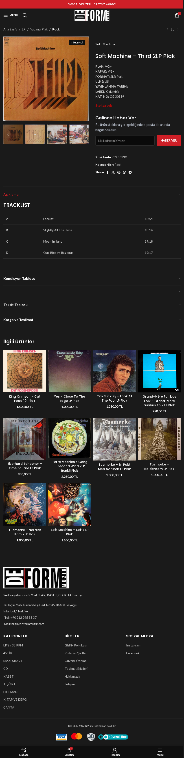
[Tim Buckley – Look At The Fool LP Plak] (114, 371)
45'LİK (7, 653)
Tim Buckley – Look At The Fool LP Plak (114, 398)
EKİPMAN (10, 692)
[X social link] (113, 172)
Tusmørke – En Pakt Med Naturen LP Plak (114, 466)
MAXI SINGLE (13, 661)
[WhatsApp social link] (124, 172)
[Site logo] (92, 15)
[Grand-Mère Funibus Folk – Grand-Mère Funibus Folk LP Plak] (159, 371)
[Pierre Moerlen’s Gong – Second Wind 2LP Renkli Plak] (69, 438)
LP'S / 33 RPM (13, 645)
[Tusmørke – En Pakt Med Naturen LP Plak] (114, 439)
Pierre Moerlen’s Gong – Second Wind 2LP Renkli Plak (70, 466)
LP (24, 29)
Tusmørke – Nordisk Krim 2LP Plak (25, 532)
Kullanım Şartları (76, 653)
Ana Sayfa (10, 29)
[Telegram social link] (130, 172)
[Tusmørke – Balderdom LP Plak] (159, 439)
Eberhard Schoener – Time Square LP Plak (25, 465)
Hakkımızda (72, 676)
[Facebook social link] (107, 172)
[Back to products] (172, 29)
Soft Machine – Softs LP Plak (69, 532)
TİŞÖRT (9, 684)
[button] (7, 79)
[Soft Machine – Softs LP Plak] (69, 504)
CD (5, 668)
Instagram (133, 645)
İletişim (70, 684)
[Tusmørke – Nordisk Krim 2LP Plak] (24, 504)
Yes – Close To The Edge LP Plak (69, 398)
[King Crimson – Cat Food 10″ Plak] (24, 371)
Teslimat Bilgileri (76, 668)
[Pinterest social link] (119, 172)
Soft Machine (105, 44)
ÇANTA (8, 707)
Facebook (133, 653)
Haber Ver (169, 140)
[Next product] (178, 29)
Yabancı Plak (39, 29)
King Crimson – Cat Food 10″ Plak (24, 398)
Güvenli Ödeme (76, 661)
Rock (56, 29)
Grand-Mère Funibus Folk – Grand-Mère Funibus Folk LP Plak (159, 400)
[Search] (24, 15)
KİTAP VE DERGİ (15, 699)
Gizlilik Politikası (76, 645)
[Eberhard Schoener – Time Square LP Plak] (24, 439)
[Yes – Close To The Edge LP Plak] (69, 371)
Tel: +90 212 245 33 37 (20, 617)
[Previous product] (167, 29)
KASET (8, 676)
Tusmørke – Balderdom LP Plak (159, 466)
